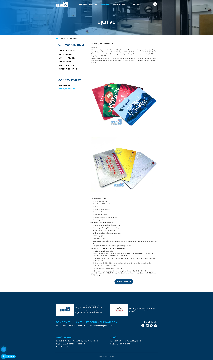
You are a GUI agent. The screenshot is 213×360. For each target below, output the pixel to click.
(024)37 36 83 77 (124, 344)
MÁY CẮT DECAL (65, 62)
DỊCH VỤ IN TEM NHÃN (67, 89)
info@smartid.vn (65, 347)
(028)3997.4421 (70, 344)
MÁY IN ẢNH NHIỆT (66, 54)
